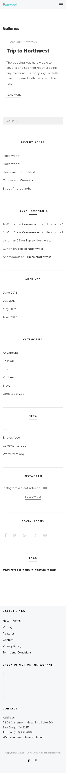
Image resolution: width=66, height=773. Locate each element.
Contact (8, 639)
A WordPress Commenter (21, 224)
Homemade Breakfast (19, 172)
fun (27, 570)
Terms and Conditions (17, 652)
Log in (7, 429)
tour (53, 570)
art (7, 570)
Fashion (8, 361)
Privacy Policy (12, 646)
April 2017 (10, 317)
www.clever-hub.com (30, 737)
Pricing (7, 627)
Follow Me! (33, 496)
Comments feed (14, 445)
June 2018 (10, 292)
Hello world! (11, 155)
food (17, 570)
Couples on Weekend (18, 180)
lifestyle (40, 570)
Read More (13, 94)
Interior (8, 369)
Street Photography (17, 188)
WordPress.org (13, 454)
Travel (7, 385)
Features (8, 633)
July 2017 (9, 300)
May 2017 (9, 309)
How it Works (12, 620)
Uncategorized (13, 393)
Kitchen (8, 377)
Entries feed (11, 437)
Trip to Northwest (28, 50)
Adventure (31, 42)
